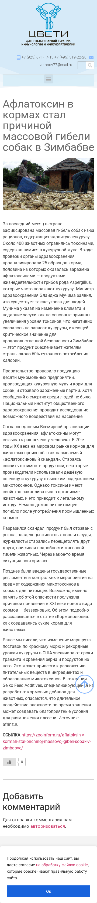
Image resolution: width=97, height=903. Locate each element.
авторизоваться (47, 826)
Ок (48, 891)
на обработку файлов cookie (62, 864)
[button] (48, 78)
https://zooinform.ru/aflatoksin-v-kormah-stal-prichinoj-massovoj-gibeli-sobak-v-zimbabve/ (47, 741)
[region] (48, 874)
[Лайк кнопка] (9, 762)
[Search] (90, 65)
